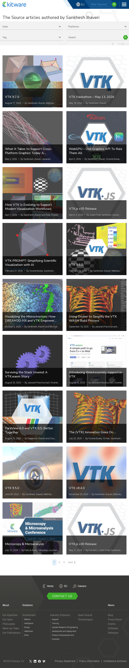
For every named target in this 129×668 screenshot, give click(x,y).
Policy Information (89, 661)
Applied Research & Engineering (65, 627)
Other (26, 635)
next (70, 562)
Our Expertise (10, 615)
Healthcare (28, 631)
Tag (4, 37)
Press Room (115, 619)
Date (5, 26)
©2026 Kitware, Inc (14, 661)
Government (29, 615)
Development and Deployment (64, 631)
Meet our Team (11, 628)
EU (82, 4)
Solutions (27, 605)
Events (111, 623)
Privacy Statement (65, 661)
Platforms (73, 26)
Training (55, 623)
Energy (27, 627)
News (111, 605)
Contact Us (62, 596)
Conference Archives (115, 661)
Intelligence (28, 623)
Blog (110, 615)
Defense (27, 619)
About (6, 605)
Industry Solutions (60, 615)
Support (55, 619)
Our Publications (12, 632)
